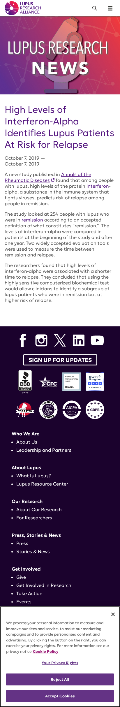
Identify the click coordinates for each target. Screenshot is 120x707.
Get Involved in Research (43, 585)
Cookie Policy (46, 651)
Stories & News (33, 551)
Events (23, 601)
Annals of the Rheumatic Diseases (48, 177)
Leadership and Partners (43, 450)
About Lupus (26, 467)
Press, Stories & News (36, 535)
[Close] (113, 614)
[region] (60, 656)
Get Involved (26, 569)
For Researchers (34, 517)
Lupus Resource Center (42, 484)
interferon (98, 186)
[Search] (94, 8)
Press (22, 543)
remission (32, 220)
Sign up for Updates (60, 359)
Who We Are (25, 434)
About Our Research (39, 509)
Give (21, 577)
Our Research (27, 501)
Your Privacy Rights (60, 662)
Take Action (29, 593)
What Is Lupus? (33, 476)
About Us (26, 442)
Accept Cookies (60, 696)
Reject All (60, 679)
